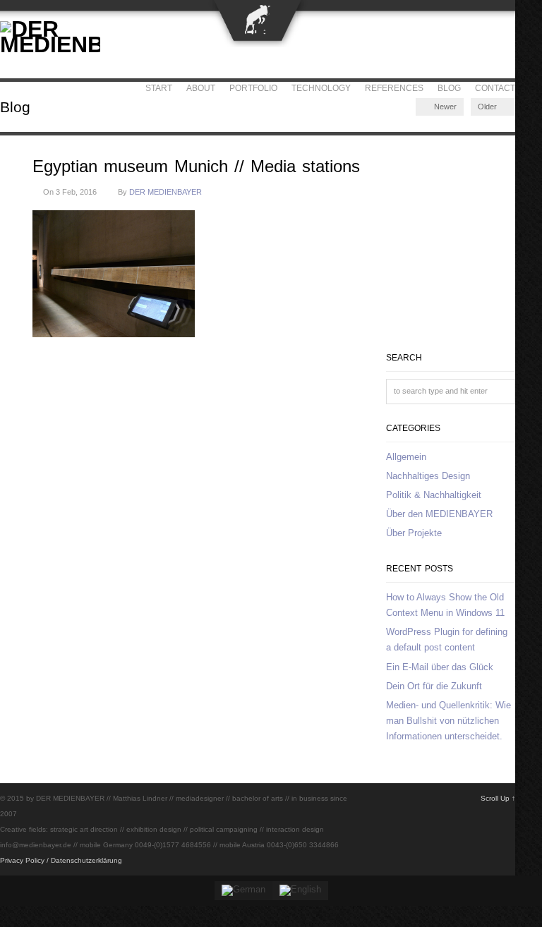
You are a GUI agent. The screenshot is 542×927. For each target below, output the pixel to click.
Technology (321, 88)
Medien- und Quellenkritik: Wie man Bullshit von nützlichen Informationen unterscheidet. (448, 720)
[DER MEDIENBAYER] (50, 44)
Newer (444, 106)
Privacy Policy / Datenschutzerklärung (61, 860)
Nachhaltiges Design (428, 476)
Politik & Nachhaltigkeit (433, 495)
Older (488, 106)
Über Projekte (414, 533)
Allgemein (406, 457)
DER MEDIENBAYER (165, 192)
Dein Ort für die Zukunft (434, 686)
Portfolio (253, 88)
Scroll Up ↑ (498, 798)
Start (158, 88)
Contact (495, 88)
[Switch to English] (300, 890)
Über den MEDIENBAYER (439, 514)
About (200, 88)
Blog (449, 88)
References (394, 88)
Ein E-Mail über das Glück (439, 667)
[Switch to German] (243, 890)
